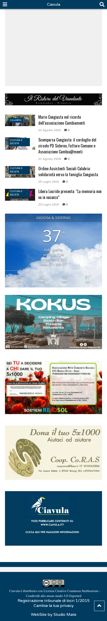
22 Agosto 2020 (49, 130)
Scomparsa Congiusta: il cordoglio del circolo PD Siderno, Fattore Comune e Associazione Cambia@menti (67, 146)
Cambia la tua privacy (54, 605)
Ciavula (53, 4)
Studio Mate (65, 614)
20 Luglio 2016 (48, 204)
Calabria (16, 120)
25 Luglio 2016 (48, 181)
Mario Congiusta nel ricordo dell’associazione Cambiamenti (61, 120)
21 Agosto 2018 (49, 159)
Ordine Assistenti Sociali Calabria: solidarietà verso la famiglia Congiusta (68, 171)
